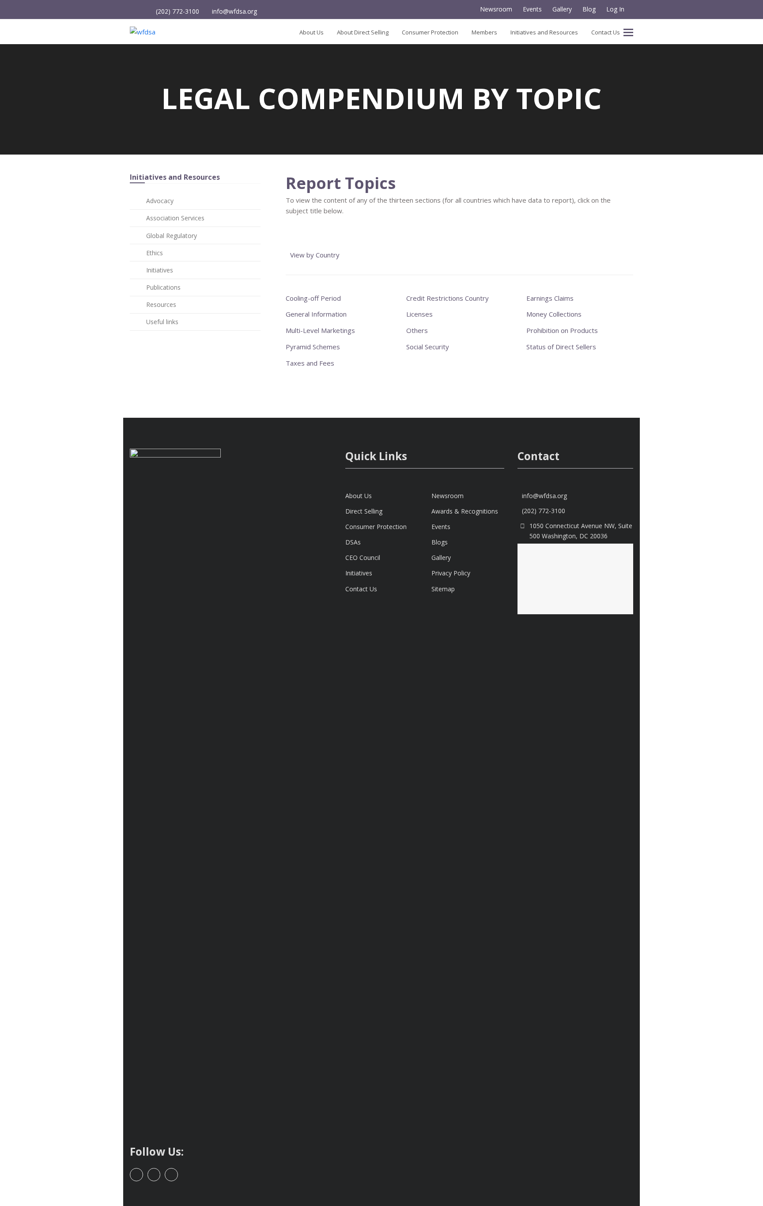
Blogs (439, 542)
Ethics (154, 253)
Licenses (419, 314)
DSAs (353, 542)
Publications (163, 287)
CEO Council (362, 557)
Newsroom (447, 495)
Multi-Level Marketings (320, 330)
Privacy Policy (450, 573)
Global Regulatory (171, 235)
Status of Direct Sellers (561, 346)
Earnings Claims (550, 298)
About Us (358, 495)
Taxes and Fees (310, 363)
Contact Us (361, 589)
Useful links (162, 322)
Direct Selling (363, 511)
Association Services (175, 218)
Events (440, 526)
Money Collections (554, 314)
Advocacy (160, 201)
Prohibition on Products (562, 330)
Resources (161, 304)
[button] (628, 31)
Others (417, 330)
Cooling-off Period (313, 298)
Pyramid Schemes (313, 346)
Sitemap (443, 589)
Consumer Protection (376, 526)
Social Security (427, 346)
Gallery (441, 557)
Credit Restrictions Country (447, 298)
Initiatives (159, 270)
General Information (316, 314)
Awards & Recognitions (464, 511)
